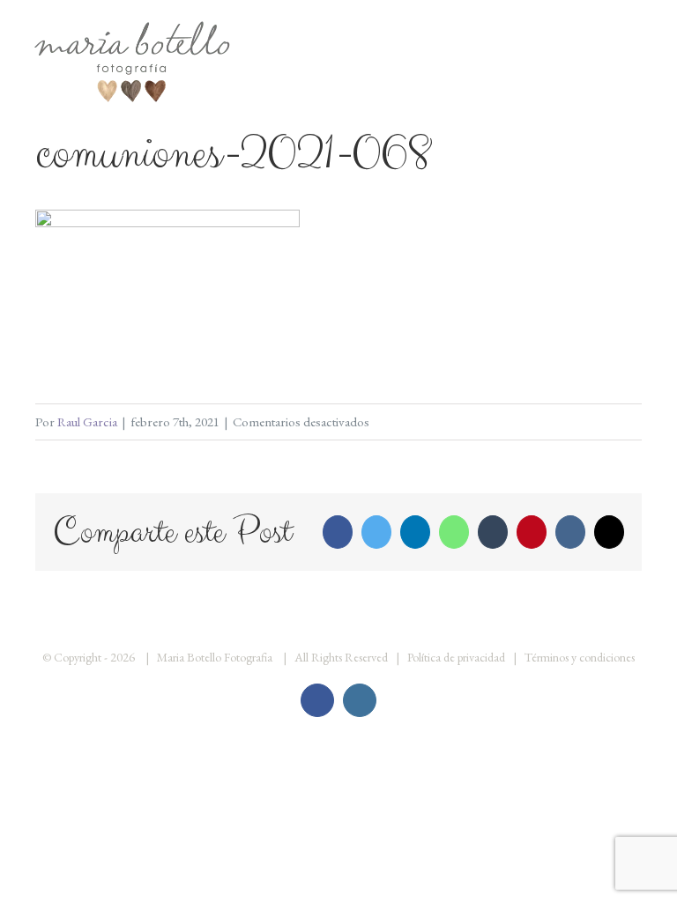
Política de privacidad (456, 657)
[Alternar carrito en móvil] (612, 35)
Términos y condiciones (579, 657)
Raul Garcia (87, 421)
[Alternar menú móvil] (643, 35)
